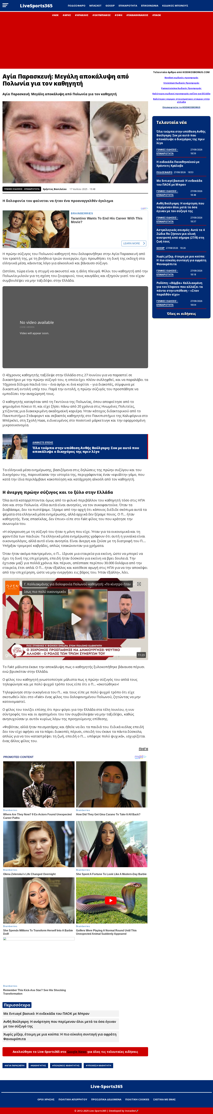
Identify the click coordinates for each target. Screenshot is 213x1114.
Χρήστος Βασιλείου (55, 189)
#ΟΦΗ (118, 15)
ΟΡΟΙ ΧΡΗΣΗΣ (46, 1099)
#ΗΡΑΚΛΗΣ (81, 15)
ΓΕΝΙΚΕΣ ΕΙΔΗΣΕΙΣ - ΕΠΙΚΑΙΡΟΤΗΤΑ (21, 189)
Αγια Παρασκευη (15, 1065)
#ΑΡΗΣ (67, 15)
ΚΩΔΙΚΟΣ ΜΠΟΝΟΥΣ (175, 5)
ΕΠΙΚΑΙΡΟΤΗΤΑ (128, 5)
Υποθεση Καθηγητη (99, 1065)
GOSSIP (110, 5)
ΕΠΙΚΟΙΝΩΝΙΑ (149, 5)
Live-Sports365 (107, 1086)
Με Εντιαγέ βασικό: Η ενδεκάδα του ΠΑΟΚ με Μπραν (46, 1013)
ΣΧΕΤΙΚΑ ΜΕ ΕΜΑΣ (164, 1099)
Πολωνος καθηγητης (67, 1065)
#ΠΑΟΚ (156, 15)
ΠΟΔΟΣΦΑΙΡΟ (76, 5)
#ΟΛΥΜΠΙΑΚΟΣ (101, 15)
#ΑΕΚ (55, 15)
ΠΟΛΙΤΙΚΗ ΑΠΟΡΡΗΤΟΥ (73, 1099)
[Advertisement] (106, 41)
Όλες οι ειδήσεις (181, 314)
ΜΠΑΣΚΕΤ (95, 5)
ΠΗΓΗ (143, 749)
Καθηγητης (39, 1065)
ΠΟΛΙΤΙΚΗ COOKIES (137, 1099)
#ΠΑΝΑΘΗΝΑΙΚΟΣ (137, 15)
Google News (77, 1052)
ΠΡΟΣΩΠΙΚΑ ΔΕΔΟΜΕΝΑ (106, 1099)
